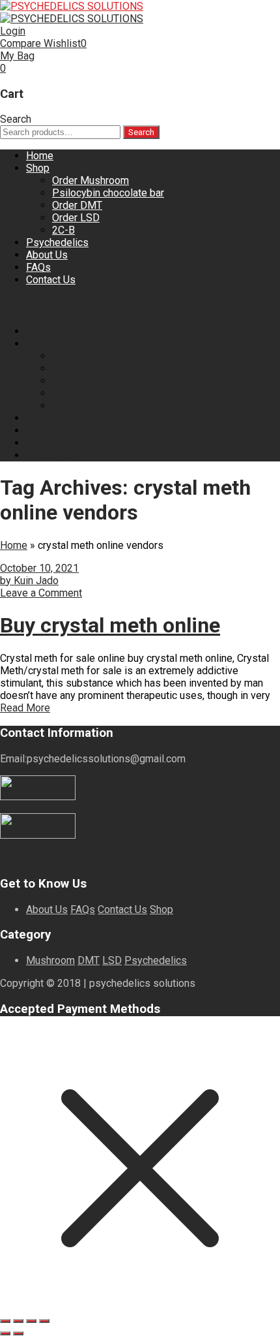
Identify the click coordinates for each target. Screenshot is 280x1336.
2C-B (63, 230)
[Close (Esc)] (44, 1321)
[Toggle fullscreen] (18, 1321)
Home (39, 155)
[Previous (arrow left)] (5, 1333)
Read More (25, 708)
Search (141, 132)
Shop (37, 168)
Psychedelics (57, 242)
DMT (88, 960)
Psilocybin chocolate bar (108, 193)
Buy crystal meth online (110, 625)
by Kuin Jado (29, 580)
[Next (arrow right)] (18, 1333)
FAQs (38, 267)
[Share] (31, 1321)
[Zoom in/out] (5, 1321)
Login (12, 31)
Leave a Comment (41, 593)
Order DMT (77, 205)
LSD (112, 960)
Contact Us (51, 279)
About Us (47, 255)
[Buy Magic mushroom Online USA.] (71, 6)
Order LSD (76, 217)
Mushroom (50, 960)
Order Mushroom (90, 180)
